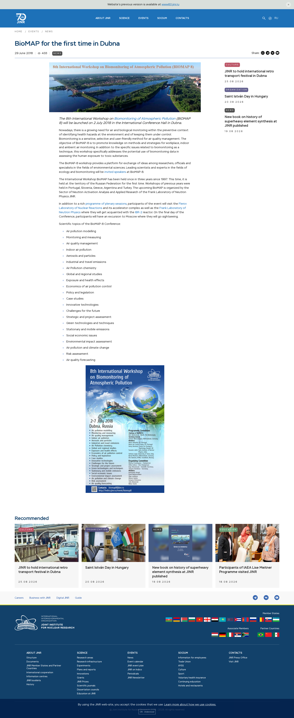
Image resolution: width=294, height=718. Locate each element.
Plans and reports (86, 670)
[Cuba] (238, 620)
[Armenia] (176, 620)
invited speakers (115, 172)
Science (124, 18)
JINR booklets (33, 680)
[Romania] (261, 620)
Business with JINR (40, 598)
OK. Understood (147, 712)
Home (19, 32)
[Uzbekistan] (276, 620)
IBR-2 (138, 212)
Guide (78, 598)
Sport (181, 674)
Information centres (36, 677)
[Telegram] (255, 598)
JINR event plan (136, 666)
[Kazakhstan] (222, 620)
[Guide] (270, 18)
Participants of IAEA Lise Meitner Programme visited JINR (245, 570)
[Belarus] (184, 620)
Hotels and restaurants (190, 686)
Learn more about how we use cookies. (190, 704)
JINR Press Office (238, 658)
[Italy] (230, 635)
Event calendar (135, 662)
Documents (32, 662)
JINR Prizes (83, 682)
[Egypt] (215, 620)
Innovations (83, 674)
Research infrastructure (89, 662)
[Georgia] (207, 620)
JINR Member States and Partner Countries (43, 667)
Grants (80, 678)
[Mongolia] (245, 620)
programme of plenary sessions (106, 204)
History (30, 684)
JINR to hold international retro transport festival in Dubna (249, 74)
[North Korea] (230, 620)
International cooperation (39, 673)
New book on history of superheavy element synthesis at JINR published (251, 121)
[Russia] (253, 620)
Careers (19, 598)
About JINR (103, 18)
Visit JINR (234, 662)
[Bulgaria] (192, 620)
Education (228, 530)
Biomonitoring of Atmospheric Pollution (144, 118)
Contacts (182, 18)
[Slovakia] (268, 620)
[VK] (266, 598)
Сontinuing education (189, 682)
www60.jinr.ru (170, 4)
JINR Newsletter (136, 678)
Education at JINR (86, 694)
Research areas (85, 658)
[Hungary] (215, 635)
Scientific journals (86, 686)
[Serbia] (238, 635)
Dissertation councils (88, 690)
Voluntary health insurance (192, 678)
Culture (232, 65)
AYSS (181, 666)
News (49, 32)
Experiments (83, 666)
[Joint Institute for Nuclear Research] (47, 634)
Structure (31, 658)
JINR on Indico (135, 670)
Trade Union (184, 662)
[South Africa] (245, 635)
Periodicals (133, 674)
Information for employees (192, 658)
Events (143, 18)
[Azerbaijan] (169, 620)
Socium (162, 18)
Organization (236, 90)
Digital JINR (63, 598)
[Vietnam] (199, 620)
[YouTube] (276, 598)
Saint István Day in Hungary (246, 96)
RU (276, 18)
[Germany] (222, 635)
